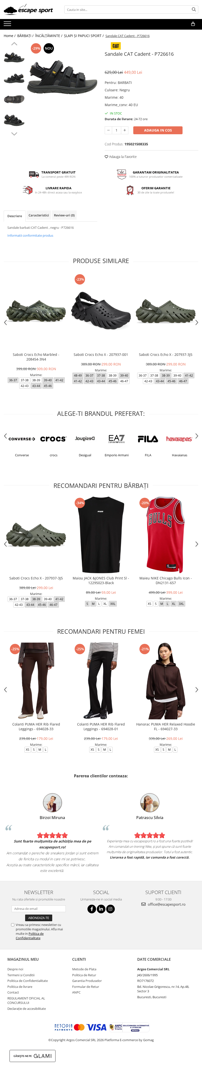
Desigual (53, 455)
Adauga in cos (158, 130)
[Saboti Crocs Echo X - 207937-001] (101, 311)
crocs (22, 455)
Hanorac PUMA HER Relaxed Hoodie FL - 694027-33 (165, 726)
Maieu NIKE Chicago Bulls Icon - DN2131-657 (165, 580)
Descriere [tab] (14, 216)
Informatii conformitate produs (30, 235)
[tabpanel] (62, 77)
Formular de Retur (85, 986)
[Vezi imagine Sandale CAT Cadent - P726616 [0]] (14, 57)
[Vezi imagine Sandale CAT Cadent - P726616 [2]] (14, 99)
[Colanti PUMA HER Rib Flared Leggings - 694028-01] (101, 681)
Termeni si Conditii (20, 975)
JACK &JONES (179, 455)
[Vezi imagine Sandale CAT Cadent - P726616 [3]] (14, 120)
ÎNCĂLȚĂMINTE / (49, 35)
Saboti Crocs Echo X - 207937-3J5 (165, 354)
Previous (14, 44)
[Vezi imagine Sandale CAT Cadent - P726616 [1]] (14, 78)
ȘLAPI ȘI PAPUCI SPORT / (84, 35)
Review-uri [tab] (64, 215)
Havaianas (148, 455)
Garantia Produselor (87, 980)
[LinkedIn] (101, 909)
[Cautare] (193, 9)
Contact (13, 992)
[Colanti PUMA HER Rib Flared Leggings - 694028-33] (36, 681)
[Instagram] (110, 909)
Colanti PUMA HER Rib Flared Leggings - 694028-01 (101, 726)
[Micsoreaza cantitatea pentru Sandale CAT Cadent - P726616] (108, 130)
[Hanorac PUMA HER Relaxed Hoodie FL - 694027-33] (166, 681)
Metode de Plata (84, 969)
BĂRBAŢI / (25, 35)
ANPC (76, 992)
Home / (10, 35)
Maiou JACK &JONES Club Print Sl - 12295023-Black (101, 580)
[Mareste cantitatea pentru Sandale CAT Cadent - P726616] (124, 130)
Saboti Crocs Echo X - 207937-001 (101, 354)
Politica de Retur (84, 975)
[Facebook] (91, 909)
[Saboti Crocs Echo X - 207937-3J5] (166, 311)
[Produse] (8, 25)
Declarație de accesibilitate (26, 1008)
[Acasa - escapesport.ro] (28, 9)
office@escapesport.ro (166, 904)
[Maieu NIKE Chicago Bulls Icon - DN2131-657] (166, 535)
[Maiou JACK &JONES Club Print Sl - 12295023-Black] (101, 535)
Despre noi (15, 969)
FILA (116, 455)
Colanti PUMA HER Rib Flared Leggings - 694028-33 (36, 726)
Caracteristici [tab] (39, 215)
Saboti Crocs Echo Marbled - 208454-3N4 (36, 357)
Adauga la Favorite (122, 156)
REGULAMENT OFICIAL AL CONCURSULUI (26, 1000)
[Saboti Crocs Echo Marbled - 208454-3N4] (36, 311)
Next (14, 133)
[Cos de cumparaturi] (193, 24)
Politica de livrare (19, 986)
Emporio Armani (85, 455)
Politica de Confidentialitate (30, 935)
